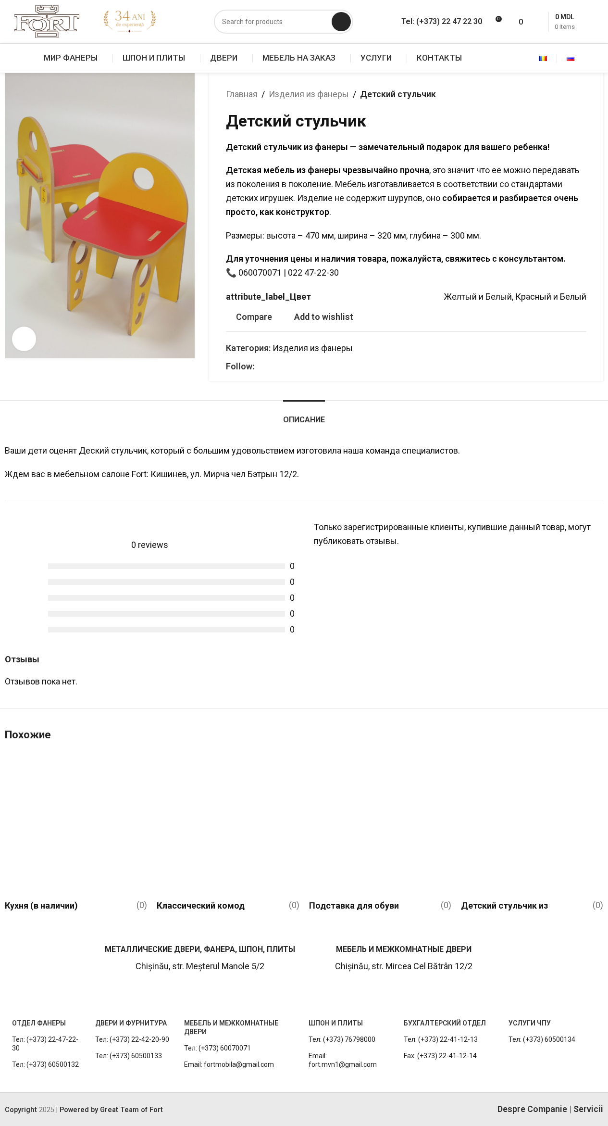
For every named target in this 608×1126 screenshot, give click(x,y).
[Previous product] (557, 94)
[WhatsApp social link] (294, 366)
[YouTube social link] (283, 366)
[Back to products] (569, 94)
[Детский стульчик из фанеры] (532, 823)
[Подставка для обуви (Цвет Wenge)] (380, 823)
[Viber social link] (306, 366)
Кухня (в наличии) (41, 905)
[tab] (304, 415)
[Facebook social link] (260, 366)
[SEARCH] (341, 21)
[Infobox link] (49, 963)
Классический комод (201, 905)
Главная (242, 94)
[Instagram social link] (271, 366)
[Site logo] (46, 21)
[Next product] (580, 94)
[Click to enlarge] (24, 339)
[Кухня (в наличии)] (76, 823)
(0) (141, 905)
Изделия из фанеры (309, 94)
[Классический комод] (228, 823)
